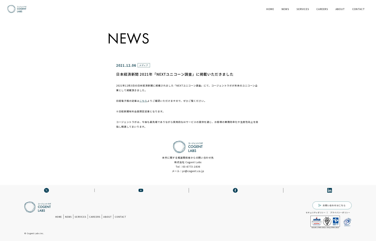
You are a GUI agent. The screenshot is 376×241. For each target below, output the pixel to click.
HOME (270, 9)
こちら (143, 101)
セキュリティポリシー (316, 212)
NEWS (285, 9)
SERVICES (303, 9)
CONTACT (358, 9)
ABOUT (340, 9)
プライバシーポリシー (340, 212)
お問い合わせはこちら (334, 205)
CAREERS (322, 9)
